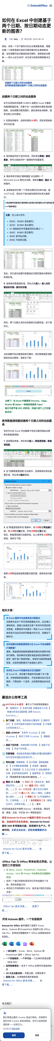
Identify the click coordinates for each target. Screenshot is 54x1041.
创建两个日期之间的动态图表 (18, 82)
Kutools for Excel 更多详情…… (19, 848)
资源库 (35, 766)
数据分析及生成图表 (16, 711)
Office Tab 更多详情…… (15, 906)
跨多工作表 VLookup (29, 736)
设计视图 (33, 762)
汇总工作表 (30, 769)
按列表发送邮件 (21, 773)
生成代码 (27, 708)
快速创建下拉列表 (29, 745)
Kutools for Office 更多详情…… (19, 980)
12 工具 (27, 782)
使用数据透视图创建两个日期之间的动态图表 (26, 85)
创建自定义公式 (40, 708)
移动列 (37, 753)
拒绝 (37, 1035)
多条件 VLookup (29, 732)
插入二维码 (37, 793)
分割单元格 (19, 804)
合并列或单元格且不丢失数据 (27, 724)
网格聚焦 (20, 762)
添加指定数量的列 (24, 753)
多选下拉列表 (20, 748)
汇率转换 (14, 800)
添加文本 (39, 782)
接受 (14, 1035)
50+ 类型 (31, 785)
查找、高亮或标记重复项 (27, 720)
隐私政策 (16, 1029)
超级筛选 (36, 773)
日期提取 (16, 769)
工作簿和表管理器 (19, 766)
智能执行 (14, 708)
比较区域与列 (25, 757)
